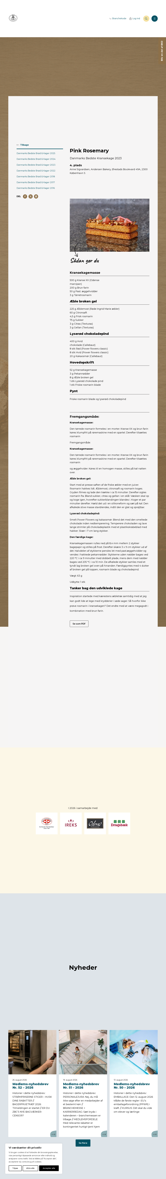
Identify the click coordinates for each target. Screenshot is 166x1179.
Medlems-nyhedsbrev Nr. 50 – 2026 (132, 1085)
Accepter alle (49, 1168)
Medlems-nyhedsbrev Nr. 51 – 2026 (81, 1085)
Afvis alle (30, 1168)
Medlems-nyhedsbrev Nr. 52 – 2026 (30, 1085)
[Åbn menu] (154, 18)
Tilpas (15, 1168)
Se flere (83, 1143)
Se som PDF (79, 624)
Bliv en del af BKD (162, 51)
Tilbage (24, 145)
